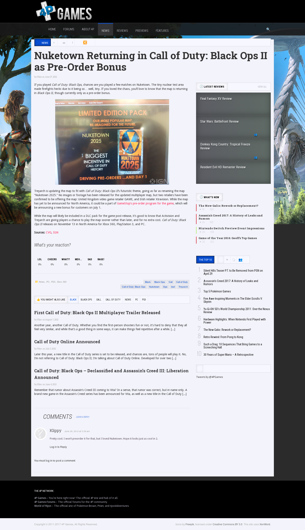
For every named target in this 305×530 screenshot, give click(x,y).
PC (47, 281)
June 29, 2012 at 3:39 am (77, 431)
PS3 (53, 281)
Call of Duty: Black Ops (133, 286)
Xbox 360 (61, 281)
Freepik (189, 524)
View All (262, 86)
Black (148, 281)
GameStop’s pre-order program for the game (145, 203)
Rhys (39, 77)
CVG (48, 232)
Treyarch (183, 286)
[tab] (199, 368)
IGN (55, 232)
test (173, 286)
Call (170, 281)
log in (49, 460)
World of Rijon (42, 505)
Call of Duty (182, 281)
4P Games (40, 497)
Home (52, 29)
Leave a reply (83, 417)
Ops (165, 286)
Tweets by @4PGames (209, 377)
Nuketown (154, 286)
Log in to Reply (58, 446)
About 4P (88, 29)
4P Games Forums (44, 501)
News (42, 281)
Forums (68, 29)
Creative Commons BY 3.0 (227, 524)
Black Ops (159, 281)
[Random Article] (84, 42)
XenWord (265, 524)
